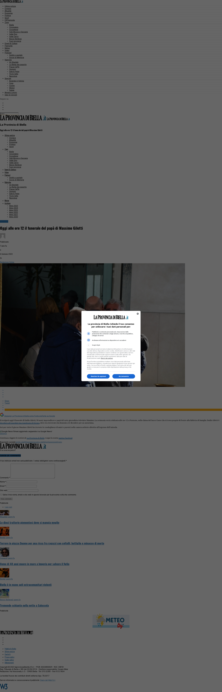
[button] (111, 345)
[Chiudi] (137, 313)
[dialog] (111, 346)
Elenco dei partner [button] (107, 358)
